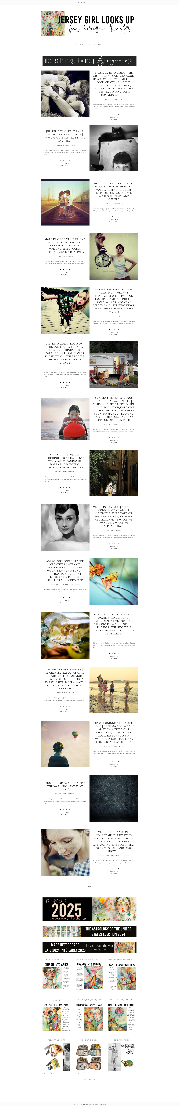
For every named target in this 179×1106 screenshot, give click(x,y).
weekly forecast (90, 44)
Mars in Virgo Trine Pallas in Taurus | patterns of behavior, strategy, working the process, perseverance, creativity (65, 246)
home (76, 44)
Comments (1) (65, 272)
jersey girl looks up (88, 1104)
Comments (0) (114, 117)
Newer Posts (45, 887)
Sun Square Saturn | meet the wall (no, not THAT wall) (65, 786)
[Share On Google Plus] (115, 114)
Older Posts (134, 887)
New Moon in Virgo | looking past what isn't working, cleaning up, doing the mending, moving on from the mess (65, 461)
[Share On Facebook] (112, 114)
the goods (100, 44)
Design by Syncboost (100, 1104)
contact (81, 44)
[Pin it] (118, 114)
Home (90, 886)
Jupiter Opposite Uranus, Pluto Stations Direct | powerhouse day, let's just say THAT (65, 136)
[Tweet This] (109, 114)
